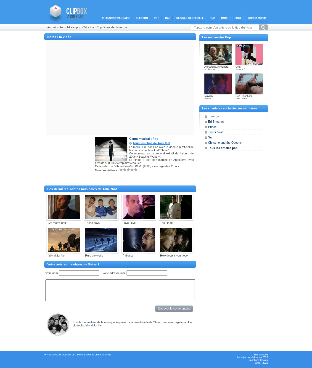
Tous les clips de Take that (151, 143)
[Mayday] (218, 93)
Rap (167, 18)
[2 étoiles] (125, 169)
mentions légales (258, 360)
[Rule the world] (101, 251)
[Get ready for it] (64, 218)
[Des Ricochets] (249, 93)
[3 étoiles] (128, 169)
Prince (212, 127)
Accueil (51, 27)
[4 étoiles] (132, 169)
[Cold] (249, 64)
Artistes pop (73, 27)
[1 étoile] (121, 169)
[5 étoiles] (135, 169)
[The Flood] (176, 218)
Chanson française (116, 18)
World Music (257, 18)
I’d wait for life (93, 325)
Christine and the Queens (225, 142)
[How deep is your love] (176, 251)
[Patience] (139, 251)
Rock (225, 18)
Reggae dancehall (190, 18)
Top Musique (261, 354)
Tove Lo (213, 116)
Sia (210, 137)
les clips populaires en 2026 (252, 357)
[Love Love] (139, 218)
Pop (156, 18)
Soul (238, 18)
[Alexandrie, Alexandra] (218, 64)
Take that (89, 27)
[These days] (101, 218)
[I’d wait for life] (64, 251)
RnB (212, 18)
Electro (142, 18)
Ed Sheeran (216, 121)
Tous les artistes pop (223, 148)
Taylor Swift (216, 132)
